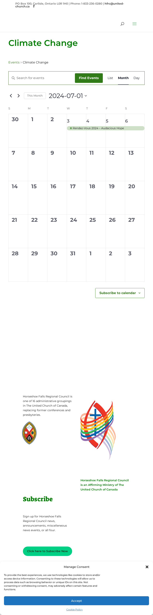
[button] (147, 567)
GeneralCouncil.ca (56, 442)
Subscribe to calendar (117, 293)
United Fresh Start (40, 449)
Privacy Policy (35, 464)
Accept (76, 601)
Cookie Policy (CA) (38, 470)
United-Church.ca (56, 427)
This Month (35, 95)
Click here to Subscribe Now (47, 551)
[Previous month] (10, 95)
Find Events (89, 78)
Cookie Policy (74, 609)
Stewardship (53, 446)
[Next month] (18, 95)
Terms (53, 464)
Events (14, 62)
